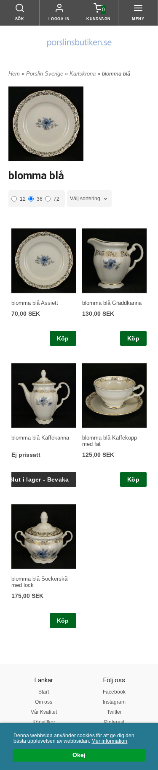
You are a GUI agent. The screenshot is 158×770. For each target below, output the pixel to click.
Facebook (114, 692)
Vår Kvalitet (44, 712)
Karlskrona (83, 74)
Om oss (43, 702)
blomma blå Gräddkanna (112, 303)
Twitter (114, 712)
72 (56, 199)
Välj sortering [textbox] (85, 199)
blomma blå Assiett (34, 303)
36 (40, 199)
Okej (79, 755)
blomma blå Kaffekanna (40, 438)
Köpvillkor (43, 722)
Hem (14, 74)
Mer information (109, 741)
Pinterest (114, 722)
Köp (63, 338)
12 (23, 199)
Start (43, 692)
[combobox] (89, 199)
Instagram (114, 702)
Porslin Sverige (45, 74)
